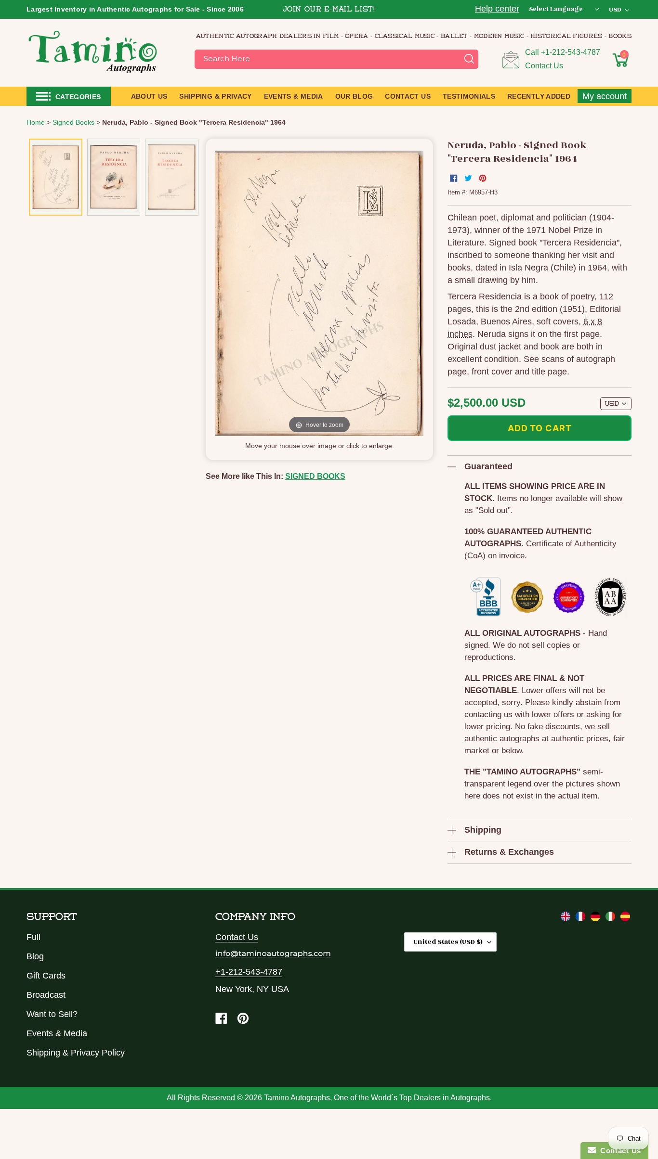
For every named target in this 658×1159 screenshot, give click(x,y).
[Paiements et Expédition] (581, 918)
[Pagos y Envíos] (625, 918)
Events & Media (56, 1033)
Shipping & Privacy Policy (75, 1052)
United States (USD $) (448, 942)
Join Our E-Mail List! (329, 9)
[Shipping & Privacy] (566, 918)
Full (33, 937)
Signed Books (315, 476)
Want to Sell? (52, 1014)
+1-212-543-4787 (570, 52)
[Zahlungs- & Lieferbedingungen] (596, 918)
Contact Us (544, 66)
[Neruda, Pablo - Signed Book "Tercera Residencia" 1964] (55, 177)
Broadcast (46, 995)
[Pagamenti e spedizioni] (611, 918)
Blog (35, 956)
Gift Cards (46, 975)
